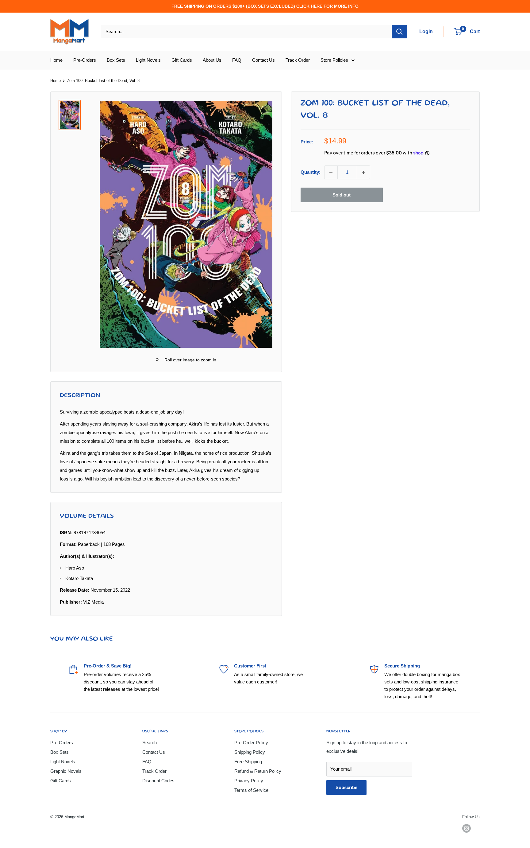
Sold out (341, 194)
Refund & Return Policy (257, 771)
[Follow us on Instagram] (466, 828)
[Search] (399, 31)
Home (56, 60)
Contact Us (263, 60)
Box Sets (116, 60)
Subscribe (346, 787)
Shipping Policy (249, 752)
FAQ (236, 60)
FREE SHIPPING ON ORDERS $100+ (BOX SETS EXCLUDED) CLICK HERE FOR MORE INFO (265, 6)
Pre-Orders (84, 60)
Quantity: (311, 172)
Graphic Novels (66, 771)
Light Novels (148, 60)
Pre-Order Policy (251, 742)
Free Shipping (248, 761)
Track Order (298, 60)
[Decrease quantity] (331, 172)
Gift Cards (181, 60)
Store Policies (334, 60)
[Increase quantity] (363, 172)
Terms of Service (251, 790)
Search (149, 742)
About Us (212, 60)
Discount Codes (158, 780)
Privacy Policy (248, 780)
